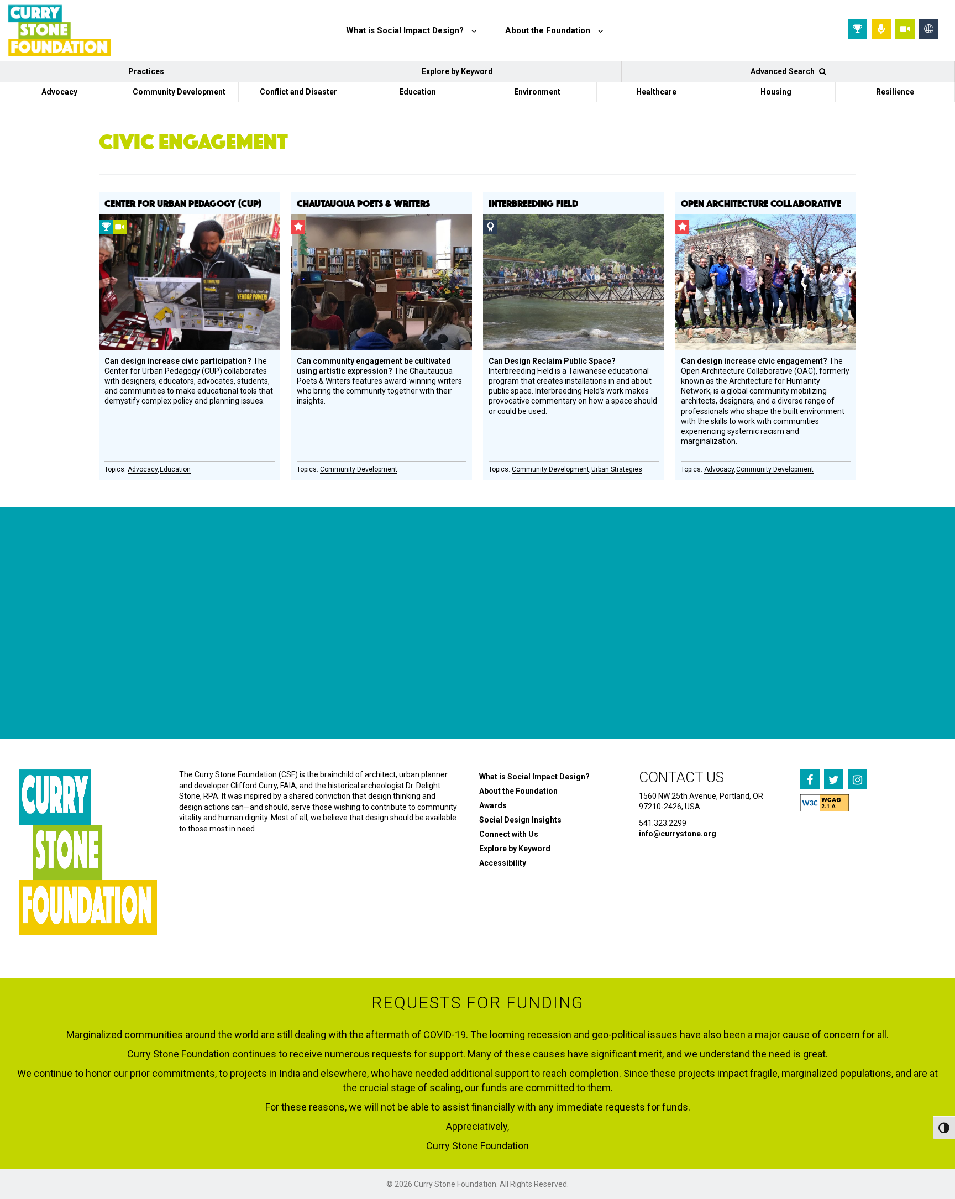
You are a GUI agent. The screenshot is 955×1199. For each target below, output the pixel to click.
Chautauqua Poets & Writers (363, 203)
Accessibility (502, 862)
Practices (146, 71)
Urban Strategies (616, 469)
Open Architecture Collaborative (761, 203)
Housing (775, 91)
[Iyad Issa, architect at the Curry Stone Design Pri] (549, 668)
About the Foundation (518, 791)
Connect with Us (508, 834)
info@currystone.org (677, 833)
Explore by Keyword (457, 71)
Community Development (179, 91)
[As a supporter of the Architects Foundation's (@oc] (392, 668)
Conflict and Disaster (298, 91)
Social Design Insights (520, 819)
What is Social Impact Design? (534, 776)
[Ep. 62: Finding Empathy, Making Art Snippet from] (234, 668)
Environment (537, 91)
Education (417, 91)
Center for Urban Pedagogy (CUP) (182, 203)
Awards (493, 805)
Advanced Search (783, 71)
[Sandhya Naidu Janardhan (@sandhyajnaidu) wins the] (76, 668)
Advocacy (59, 91)
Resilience (895, 91)
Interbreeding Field (533, 203)
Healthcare (656, 91)
